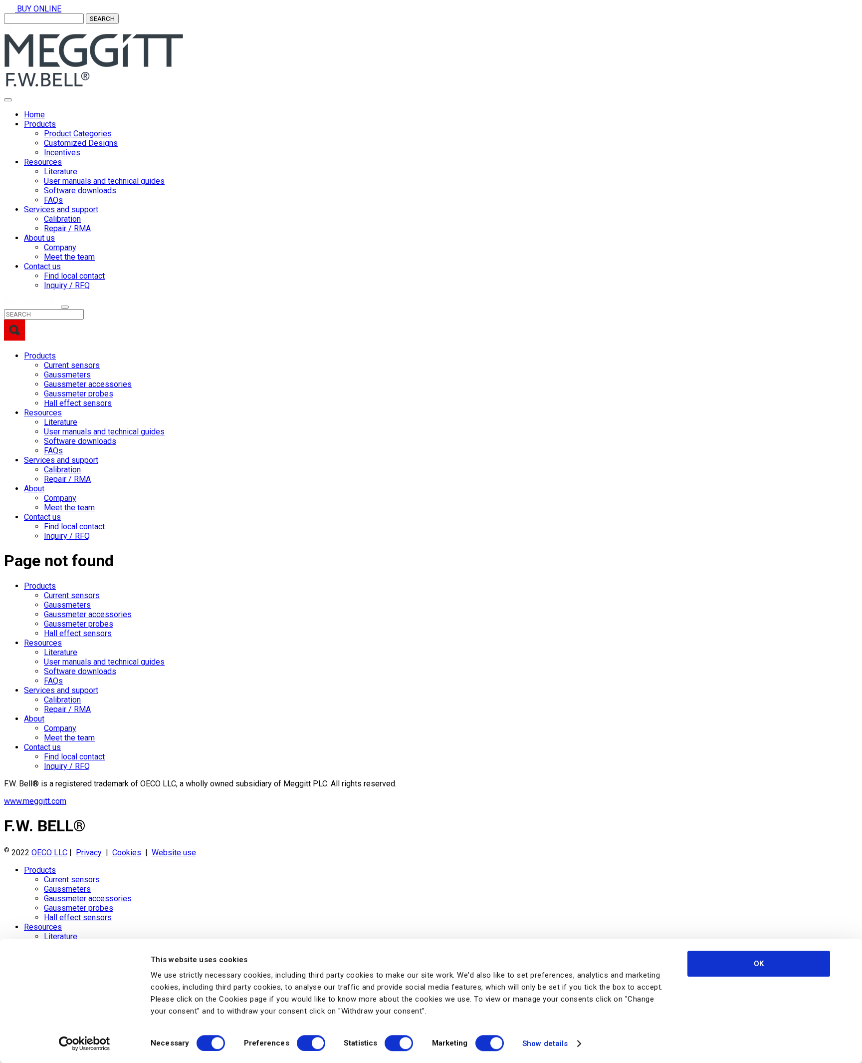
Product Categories (78, 133)
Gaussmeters (67, 374)
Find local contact (74, 276)
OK (759, 963)
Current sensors (72, 365)
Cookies (126, 852)
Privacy (89, 852)
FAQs (53, 200)
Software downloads (80, 190)
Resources (43, 162)
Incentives (62, 152)
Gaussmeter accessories (88, 384)
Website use (174, 852)
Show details (545, 1043)
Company (60, 247)
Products (40, 124)
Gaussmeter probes (78, 393)
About (34, 488)
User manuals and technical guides (104, 181)
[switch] (311, 1043)
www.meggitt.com (35, 801)
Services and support (61, 209)
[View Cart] (9, 28)
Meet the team (69, 257)
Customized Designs (81, 143)
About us (39, 238)
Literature (60, 171)
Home (34, 114)
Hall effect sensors (78, 403)
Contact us (42, 266)
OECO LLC (49, 852)
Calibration (62, 219)
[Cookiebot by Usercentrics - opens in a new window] (84, 1043)
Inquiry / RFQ (67, 285)
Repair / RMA (67, 228)
